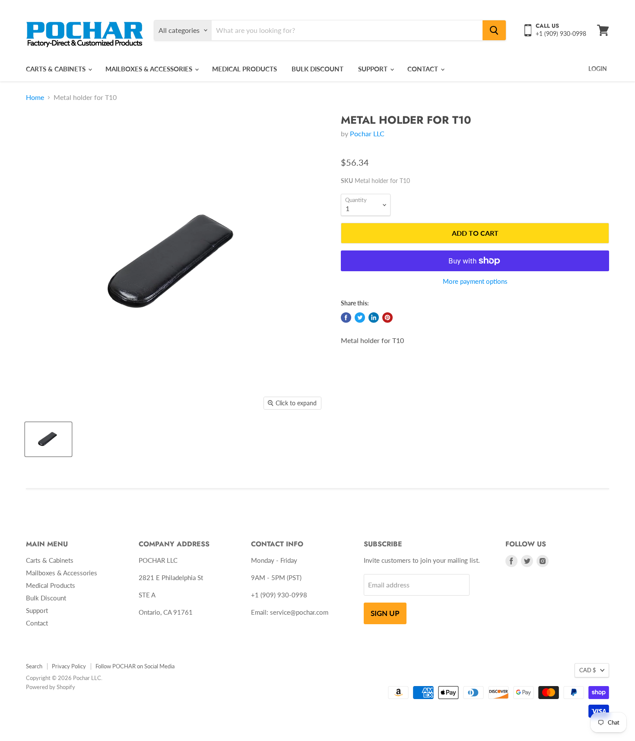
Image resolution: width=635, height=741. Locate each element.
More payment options (475, 281)
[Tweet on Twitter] (360, 317)
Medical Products (244, 69)
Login (597, 68)
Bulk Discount (317, 69)
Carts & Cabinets (56, 69)
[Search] (494, 30)
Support (373, 69)
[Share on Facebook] (346, 317)
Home (35, 97)
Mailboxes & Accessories (149, 69)
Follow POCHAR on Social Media (135, 666)
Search (34, 666)
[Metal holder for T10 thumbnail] (48, 439)
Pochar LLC (367, 133)
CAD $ (587, 670)
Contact (423, 69)
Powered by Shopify (50, 686)
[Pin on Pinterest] (387, 317)
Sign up (385, 613)
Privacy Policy (69, 666)
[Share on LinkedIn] (373, 317)
